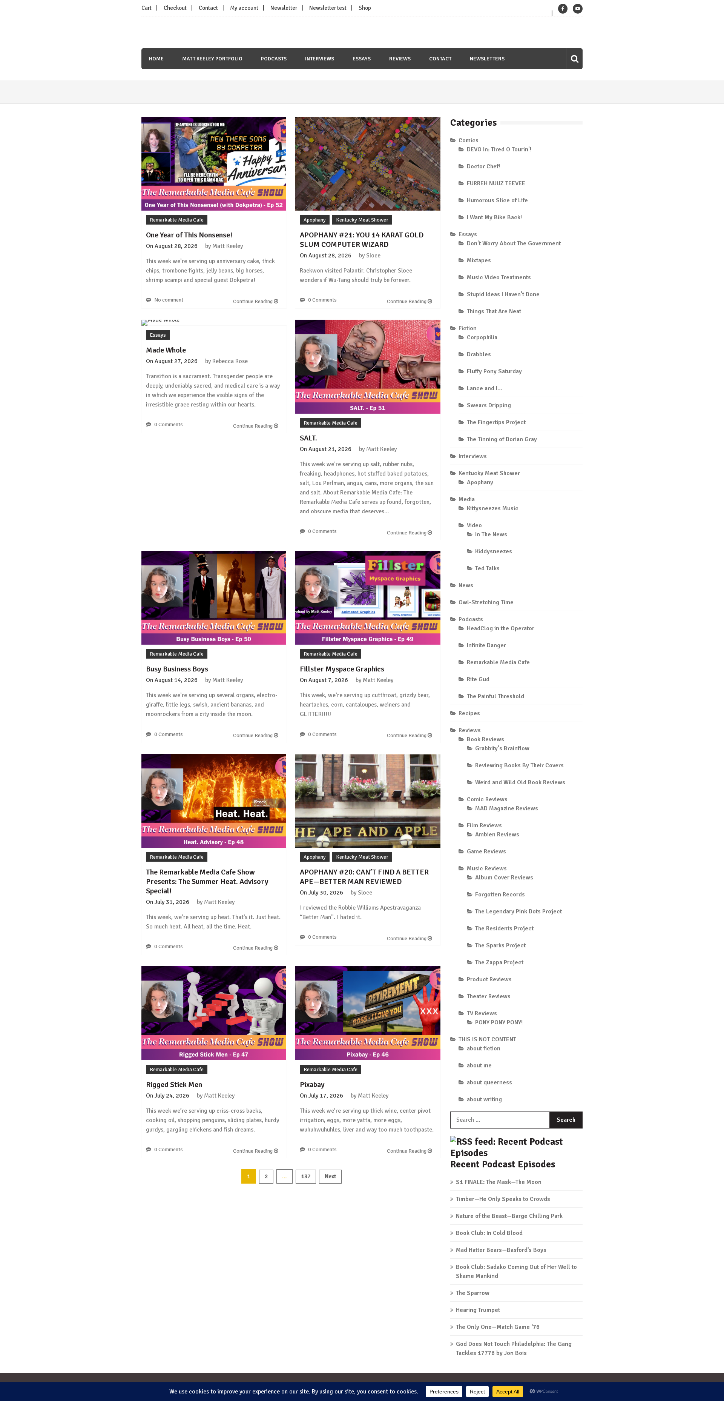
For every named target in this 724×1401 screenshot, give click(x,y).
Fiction (468, 328)
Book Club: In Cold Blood (489, 1233)
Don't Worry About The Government (514, 243)
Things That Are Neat (494, 311)
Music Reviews (487, 868)
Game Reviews (486, 851)
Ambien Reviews (497, 834)
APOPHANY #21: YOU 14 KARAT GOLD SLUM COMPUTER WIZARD (361, 239)
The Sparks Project (500, 945)
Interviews (319, 58)
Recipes (469, 713)
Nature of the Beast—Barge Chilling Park (509, 1216)
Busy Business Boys (177, 669)
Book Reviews (485, 739)
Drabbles (479, 354)
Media (467, 499)
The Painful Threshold (495, 696)
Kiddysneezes (493, 551)
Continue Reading (253, 301)
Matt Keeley (227, 246)
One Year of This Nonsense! (189, 235)
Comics (469, 140)
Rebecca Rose (230, 361)
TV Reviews (482, 1013)
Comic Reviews (487, 799)
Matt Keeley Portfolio (212, 58)
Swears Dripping (489, 405)
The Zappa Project (499, 962)
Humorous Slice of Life (497, 200)
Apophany (315, 220)
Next (330, 1176)
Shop (365, 8)
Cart (146, 8)
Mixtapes (479, 260)
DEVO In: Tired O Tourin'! (499, 149)
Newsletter (283, 8)
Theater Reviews (489, 996)
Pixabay (312, 1084)
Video (474, 525)
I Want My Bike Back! (494, 217)
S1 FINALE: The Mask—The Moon (498, 1182)
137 (305, 1176)
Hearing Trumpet (478, 1310)
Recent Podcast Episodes (502, 1164)
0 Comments (322, 300)
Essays (362, 58)
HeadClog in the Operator (500, 628)
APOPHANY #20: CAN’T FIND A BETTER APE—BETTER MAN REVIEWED (364, 876)
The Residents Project (504, 928)
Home (156, 58)
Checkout (175, 8)
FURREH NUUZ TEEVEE (496, 183)
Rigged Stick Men (174, 1084)
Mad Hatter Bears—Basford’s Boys (501, 1250)
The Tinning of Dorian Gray (502, 439)
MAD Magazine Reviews (506, 808)
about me (479, 1065)
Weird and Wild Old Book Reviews (520, 782)
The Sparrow (472, 1293)
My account (244, 8)
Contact (208, 8)
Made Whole (166, 350)
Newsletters (487, 58)
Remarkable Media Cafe (177, 220)
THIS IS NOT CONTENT (487, 1039)
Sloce (373, 255)
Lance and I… (484, 388)
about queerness (489, 1082)
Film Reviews (484, 825)
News (466, 585)
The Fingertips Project (496, 422)
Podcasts (274, 58)
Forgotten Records (500, 894)
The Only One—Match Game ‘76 (498, 1327)
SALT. (308, 438)
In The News (491, 534)
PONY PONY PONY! (499, 1022)
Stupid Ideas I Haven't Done (503, 294)
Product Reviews (489, 979)
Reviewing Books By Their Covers (519, 765)
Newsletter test (328, 8)
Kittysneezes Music (492, 508)
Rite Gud (478, 679)
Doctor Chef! (483, 166)
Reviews (400, 58)
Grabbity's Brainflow (502, 748)
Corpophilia (482, 337)
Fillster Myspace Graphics (342, 669)
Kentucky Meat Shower (362, 220)
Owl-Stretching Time (486, 602)
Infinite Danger (486, 645)
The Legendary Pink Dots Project (518, 911)
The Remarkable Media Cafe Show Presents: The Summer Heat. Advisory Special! (207, 881)
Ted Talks (487, 568)
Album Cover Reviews (504, 877)
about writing (484, 1099)
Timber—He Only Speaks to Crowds (503, 1199)
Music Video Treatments (499, 277)
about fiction (483, 1048)
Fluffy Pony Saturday (494, 371)
